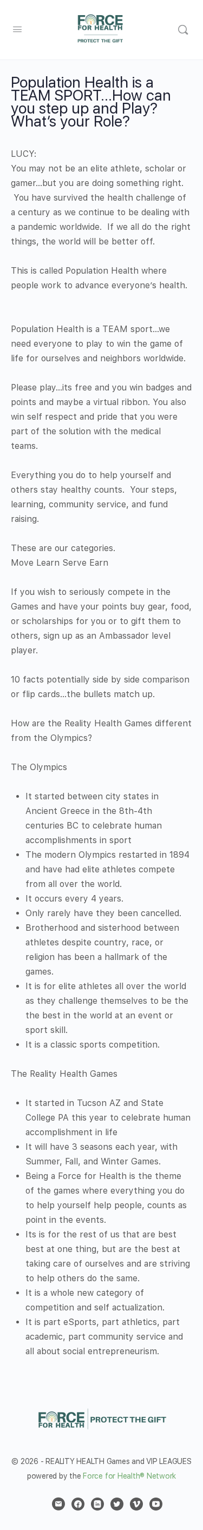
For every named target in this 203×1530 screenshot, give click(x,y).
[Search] (182, 29)
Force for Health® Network (129, 1476)
